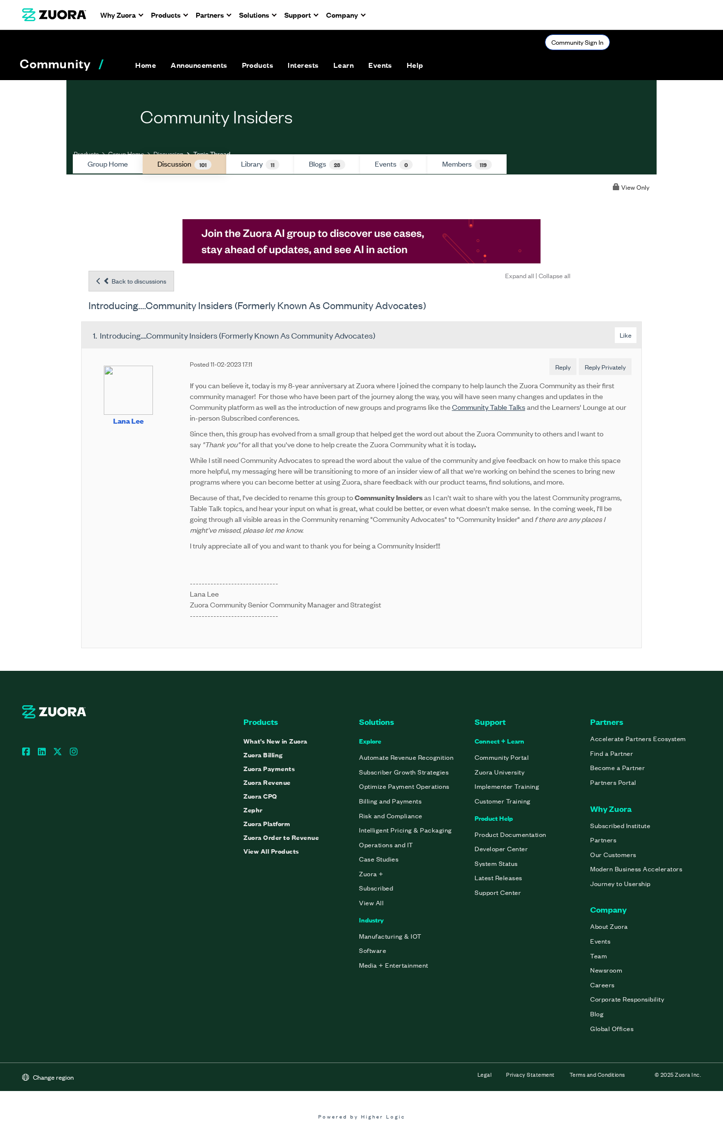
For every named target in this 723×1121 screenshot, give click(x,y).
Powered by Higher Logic (361, 1116)
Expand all (519, 275)
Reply (563, 367)
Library (257, 163)
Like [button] (626, 335)
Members (464, 163)
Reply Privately (605, 367)
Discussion (168, 153)
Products (86, 153)
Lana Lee (128, 420)
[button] (198, 65)
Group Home (126, 153)
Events (391, 163)
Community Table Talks (488, 407)
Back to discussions (138, 281)
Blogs (324, 163)
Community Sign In (577, 42)
